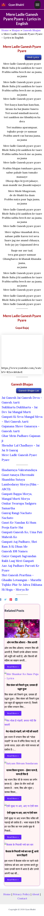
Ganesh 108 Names (15, 551)
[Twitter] (5, 599)
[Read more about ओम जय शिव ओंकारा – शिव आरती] (22, 628)
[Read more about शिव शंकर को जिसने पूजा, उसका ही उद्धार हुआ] (22, 676)
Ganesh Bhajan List (29, 390)
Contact (22, 898)
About (35, 894)
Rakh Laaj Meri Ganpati (18, 561)
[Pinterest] (11, 599)
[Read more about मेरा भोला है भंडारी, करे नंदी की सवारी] (22, 722)
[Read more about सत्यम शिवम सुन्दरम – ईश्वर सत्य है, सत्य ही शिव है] (21, 763)
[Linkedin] (16, 599)
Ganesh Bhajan (32, 30)
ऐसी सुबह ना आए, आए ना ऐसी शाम (22, 812)
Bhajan (16, 30)
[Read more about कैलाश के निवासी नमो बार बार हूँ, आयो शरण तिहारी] (18, 844)
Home (5, 30)
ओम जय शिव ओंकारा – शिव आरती (22, 642)
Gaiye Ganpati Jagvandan (19, 556)
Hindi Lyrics (33, 57)
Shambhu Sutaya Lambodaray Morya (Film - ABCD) (20, 484)
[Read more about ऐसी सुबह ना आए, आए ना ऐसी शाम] (21, 805)
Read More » (13, 667)
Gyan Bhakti (16, 4)
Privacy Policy (21, 894)
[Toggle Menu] (37, 5)
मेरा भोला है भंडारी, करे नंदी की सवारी (22, 731)
